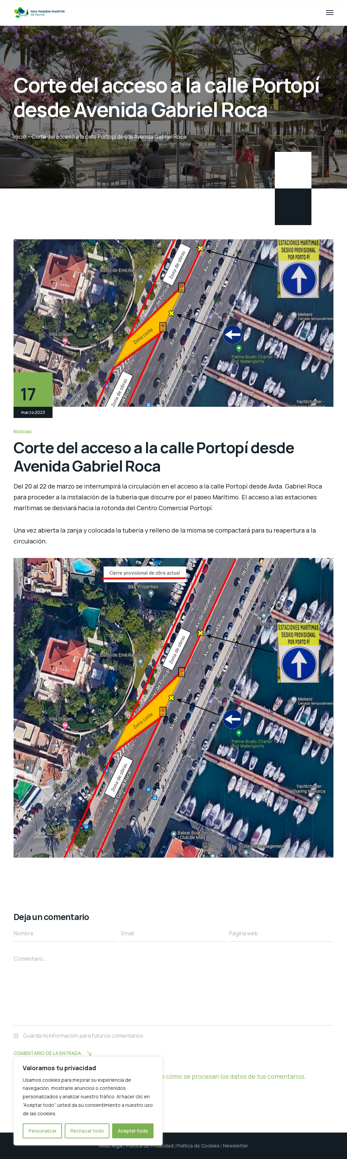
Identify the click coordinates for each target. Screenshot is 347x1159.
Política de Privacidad (150, 1145)
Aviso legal (111, 1145)
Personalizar (42, 1130)
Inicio (20, 136)
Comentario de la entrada (47, 1053)
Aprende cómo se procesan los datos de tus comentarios (222, 1076)
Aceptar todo (133, 1130)
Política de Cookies (198, 1145)
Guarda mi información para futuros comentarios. (84, 1035)
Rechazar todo (87, 1130)
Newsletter (235, 1145)
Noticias (23, 431)
